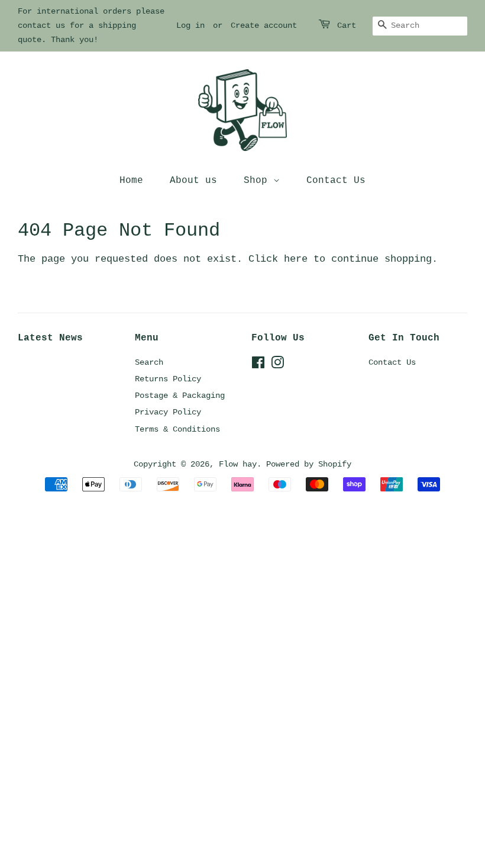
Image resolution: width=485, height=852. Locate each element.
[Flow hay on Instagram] (277, 365)
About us (193, 180)
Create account (264, 25)
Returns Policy (168, 379)
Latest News (50, 338)
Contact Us (336, 180)
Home (131, 180)
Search (149, 362)
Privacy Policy (168, 412)
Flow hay (238, 464)
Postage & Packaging (180, 395)
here (296, 259)
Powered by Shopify (308, 464)
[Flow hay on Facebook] (258, 365)
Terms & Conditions (177, 429)
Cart (346, 25)
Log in (190, 25)
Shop (258, 180)
